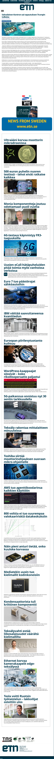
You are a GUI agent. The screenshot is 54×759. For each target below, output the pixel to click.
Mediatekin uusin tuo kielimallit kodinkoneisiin (22, 573)
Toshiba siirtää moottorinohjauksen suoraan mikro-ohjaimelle (24, 459)
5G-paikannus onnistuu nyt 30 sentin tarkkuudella (25, 397)
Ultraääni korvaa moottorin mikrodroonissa (23, 141)
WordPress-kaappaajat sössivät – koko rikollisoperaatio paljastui (22, 374)
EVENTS (35, 0)
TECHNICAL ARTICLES (25, 0)
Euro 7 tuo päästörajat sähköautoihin (19, 282)
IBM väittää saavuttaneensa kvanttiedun (23, 314)
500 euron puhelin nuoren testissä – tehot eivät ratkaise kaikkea (24, 174)
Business (9, 21)
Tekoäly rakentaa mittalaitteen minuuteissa (26, 429)
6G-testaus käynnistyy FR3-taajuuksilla (23, 236)
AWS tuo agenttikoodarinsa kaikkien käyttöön (23, 489)
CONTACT (27, 2)
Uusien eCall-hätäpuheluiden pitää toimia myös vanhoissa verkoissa (24, 268)
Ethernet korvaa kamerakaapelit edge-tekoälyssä (19, 663)
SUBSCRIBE (13, 0)
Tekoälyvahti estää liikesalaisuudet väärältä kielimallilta (21, 634)
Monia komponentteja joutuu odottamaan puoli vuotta (25, 205)
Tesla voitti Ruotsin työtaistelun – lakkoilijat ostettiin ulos (21, 699)
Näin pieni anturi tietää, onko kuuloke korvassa (25, 547)
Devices (4, 21)
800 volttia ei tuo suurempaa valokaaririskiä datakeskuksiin (25, 514)
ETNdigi (41, 0)
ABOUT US (48, 0)
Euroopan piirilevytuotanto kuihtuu (23, 341)
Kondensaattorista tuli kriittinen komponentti (20, 603)
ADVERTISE (5, 0)
